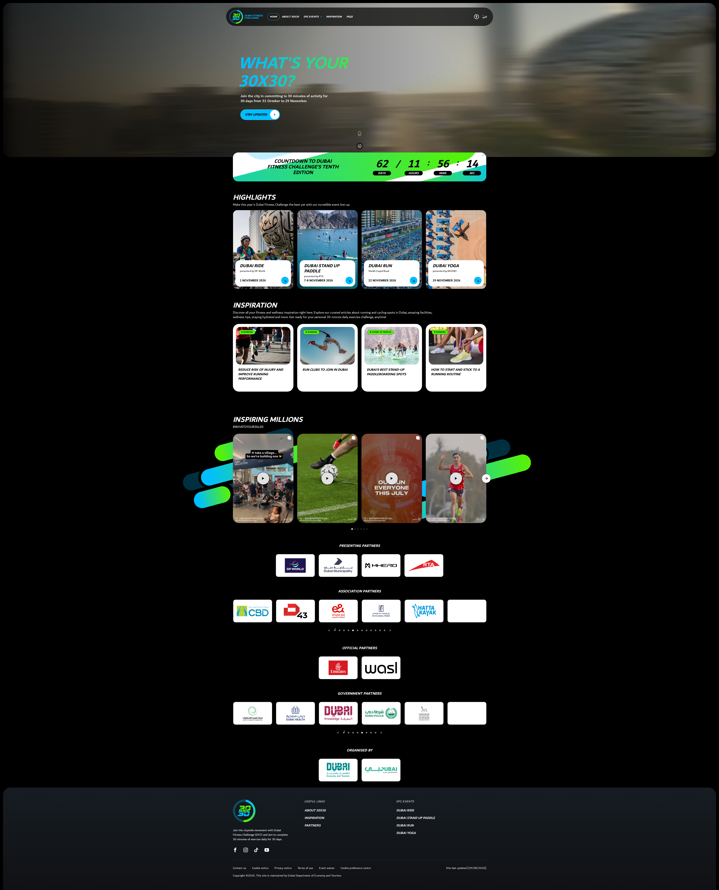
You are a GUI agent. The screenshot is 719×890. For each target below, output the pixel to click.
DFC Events (405, 802)
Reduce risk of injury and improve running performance (260, 374)
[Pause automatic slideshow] (359, 146)
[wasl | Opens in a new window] (381, 667)
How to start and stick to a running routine (455, 372)
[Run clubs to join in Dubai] (327, 346)
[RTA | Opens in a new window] (423, 565)
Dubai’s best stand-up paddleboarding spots (386, 372)
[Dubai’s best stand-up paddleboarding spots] (391, 346)
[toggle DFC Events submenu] (320, 17)
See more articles (252, 400)
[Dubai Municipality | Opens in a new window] (338, 565)
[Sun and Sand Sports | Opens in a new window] (424, 611)
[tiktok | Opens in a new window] (256, 850)
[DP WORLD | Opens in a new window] (295, 565)
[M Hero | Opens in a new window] (381, 565)
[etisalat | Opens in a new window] (252, 611)
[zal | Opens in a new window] (338, 770)
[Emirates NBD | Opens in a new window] (295, 611)
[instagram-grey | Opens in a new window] (245, 850)
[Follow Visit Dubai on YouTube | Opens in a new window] (266, 850)
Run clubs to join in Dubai (325, 370)
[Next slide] (329, 630)
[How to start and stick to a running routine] (456, 346)
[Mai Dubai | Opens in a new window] (381, 611)
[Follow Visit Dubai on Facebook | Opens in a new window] (235, 850)
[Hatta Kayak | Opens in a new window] (338, 611)
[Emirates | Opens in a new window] (338, 667)
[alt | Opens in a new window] (252, 713)
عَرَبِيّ (485, 16)
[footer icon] (244, 811)
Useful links (314, 802)
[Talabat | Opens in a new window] (466, 611)
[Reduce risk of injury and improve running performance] (263, 346)
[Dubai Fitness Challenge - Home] (246, 17)
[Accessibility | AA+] (477, 17)
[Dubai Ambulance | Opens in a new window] (381, 713)
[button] (290, 519)
